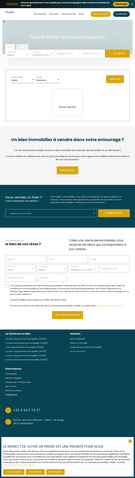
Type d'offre (12, 267)
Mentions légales (13, 378)
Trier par (39, 77)
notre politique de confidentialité (18, 465)
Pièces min (44, 278)
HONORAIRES (11, 374)
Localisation (36, 52)
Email (93, 259)
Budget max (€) (65, 53)
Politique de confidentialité (18, 382)
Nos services (40, 14)
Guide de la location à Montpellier (86, 347)
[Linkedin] (128, 416)
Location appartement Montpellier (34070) (25, 351)
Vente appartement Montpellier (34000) (24, 347)
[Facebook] (112, 416)
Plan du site (10, 386)
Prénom (11, 259)
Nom (51, 259)
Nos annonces (69, 14)
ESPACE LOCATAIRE (78, 343)
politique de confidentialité (109, 305)
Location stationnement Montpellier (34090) (26, 359)
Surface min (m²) (90, 53)
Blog (81, 14)
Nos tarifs (54, 14)
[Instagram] (117, 416)
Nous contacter (77, 351)
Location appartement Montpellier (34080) (25, 355)
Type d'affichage (17, 77)
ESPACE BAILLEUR (77, 339)
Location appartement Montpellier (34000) (25, 339)
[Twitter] (123, 416)
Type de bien (11, 52)
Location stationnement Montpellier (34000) (26, 343)
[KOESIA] (15, 14)
